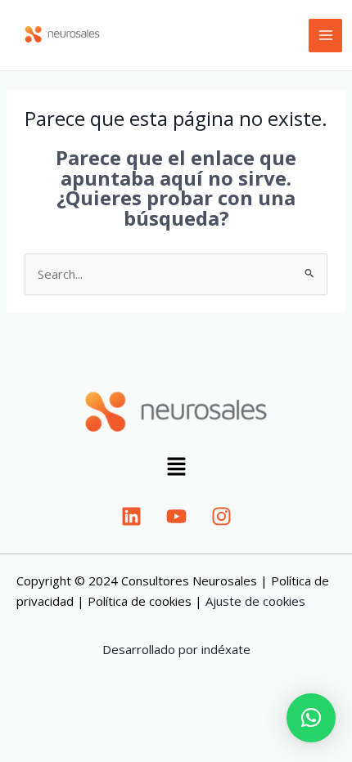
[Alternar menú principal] (325, 35)
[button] (176, 468)
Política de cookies (140, 601)
